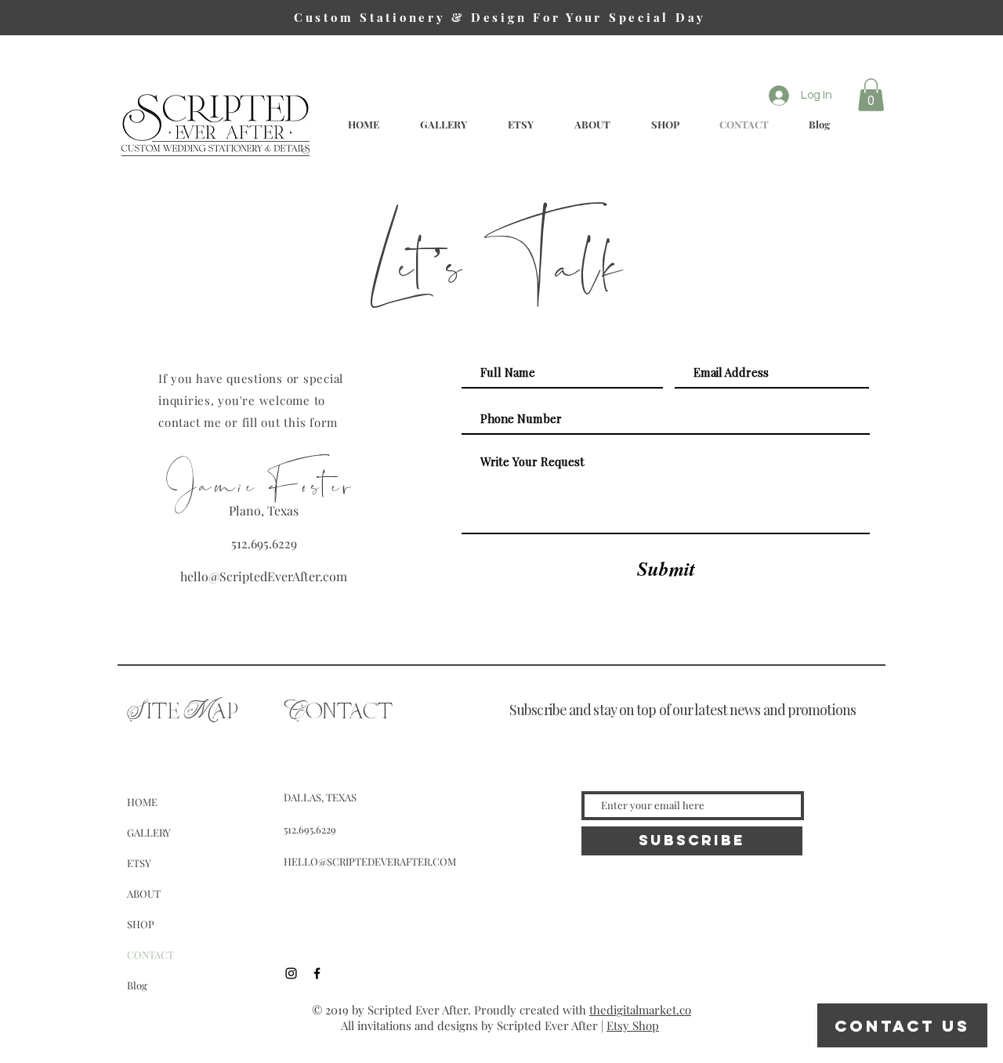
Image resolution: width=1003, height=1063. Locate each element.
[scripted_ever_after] (291, 973)
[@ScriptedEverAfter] (317, 973)
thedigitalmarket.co (640, 1010)
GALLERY (149, 832)
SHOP (140, 924)
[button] (871, 94)
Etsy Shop (633, 1025)
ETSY (139, 863)
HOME (142, 801)
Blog (137, 985)
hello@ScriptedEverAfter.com (263, 576)
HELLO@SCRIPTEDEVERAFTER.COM (370, 861)
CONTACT (150, 954)
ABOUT (144, 893)
